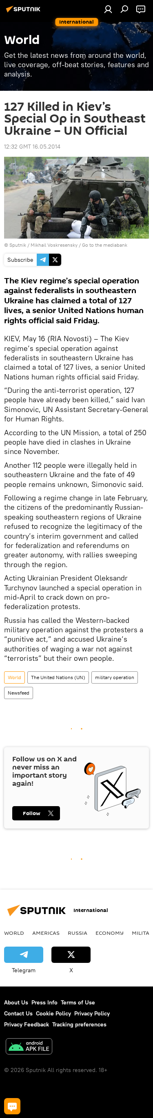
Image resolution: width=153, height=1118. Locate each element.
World (14, 677)
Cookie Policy (53, 1013)
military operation (114, 677)
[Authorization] (108, 9)
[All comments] (12, 1106)
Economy (109, 932)
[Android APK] (29, 1047)
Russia (77, 932)
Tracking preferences (79, 1024)
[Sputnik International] (24, 12)
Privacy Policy (92, 1013)
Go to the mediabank (104, 245)
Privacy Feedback (26, 1024)
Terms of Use (78, 1002)
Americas (46, 932)
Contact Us (18, 1013)
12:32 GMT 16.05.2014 (32, 146)
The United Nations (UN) (58, 677)
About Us (16, 1002)
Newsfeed (18, 693)
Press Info (44, 1002)
